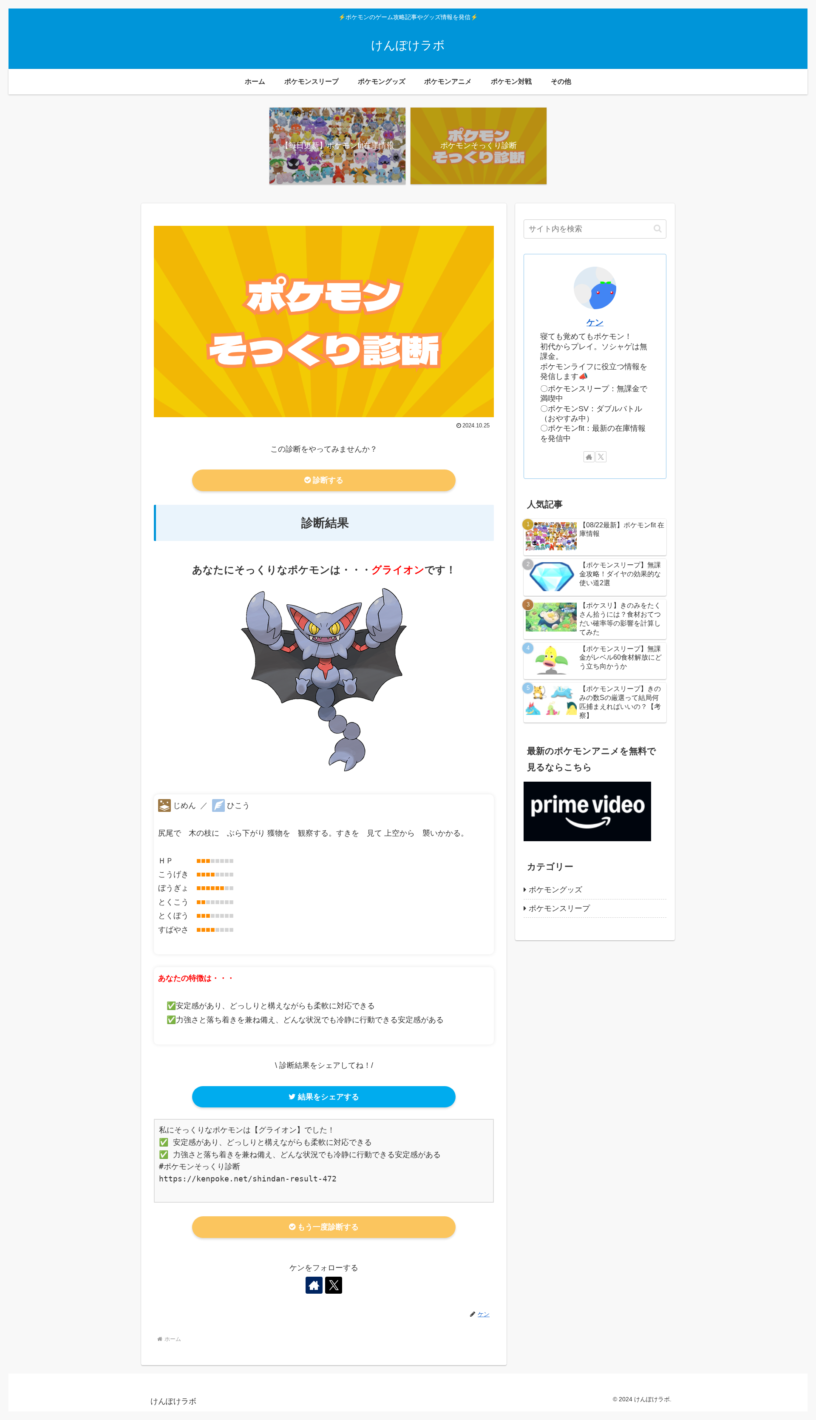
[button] (657, 228)
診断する (327, 480)
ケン (595, 322)
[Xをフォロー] (333, 1285)
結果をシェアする (327, 1097)
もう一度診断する (327, 1227)
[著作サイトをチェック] (314, 1285)
